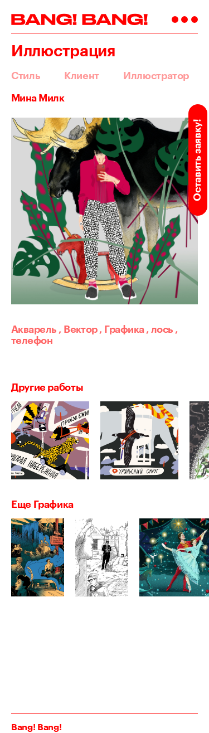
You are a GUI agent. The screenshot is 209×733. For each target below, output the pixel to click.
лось (159, 329)
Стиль (25, 75)
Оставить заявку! (197, 160)
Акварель (34, 329)
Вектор (78, 329)
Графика (121, 329)
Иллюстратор (156, 75)
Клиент (81, 75)
